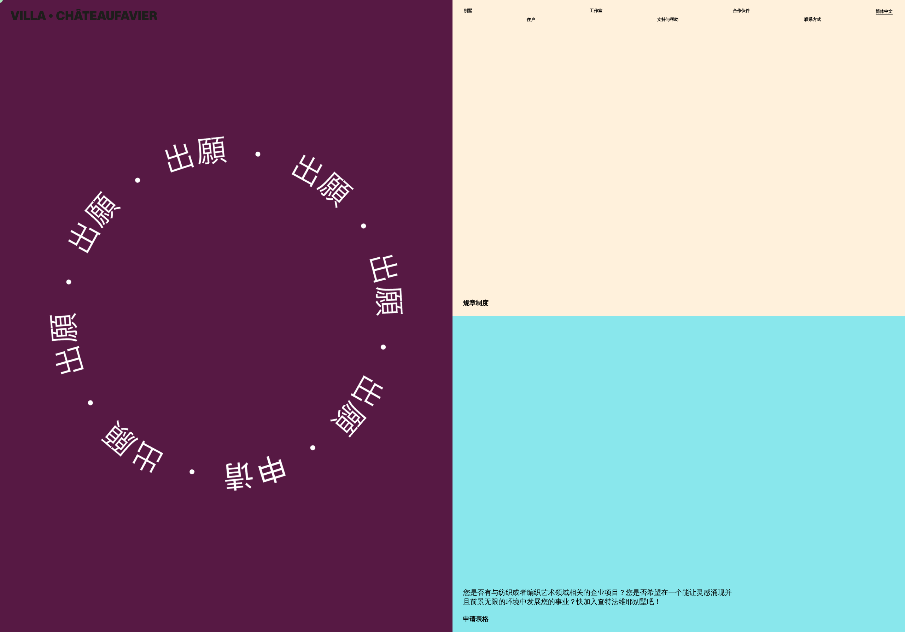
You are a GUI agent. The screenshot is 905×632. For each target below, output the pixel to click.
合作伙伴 (741, 10)
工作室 (596, 10)
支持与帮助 (667, 19)
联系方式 (812, 19)
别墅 (468, 10)
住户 (531, 19)
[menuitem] (884, 11)
